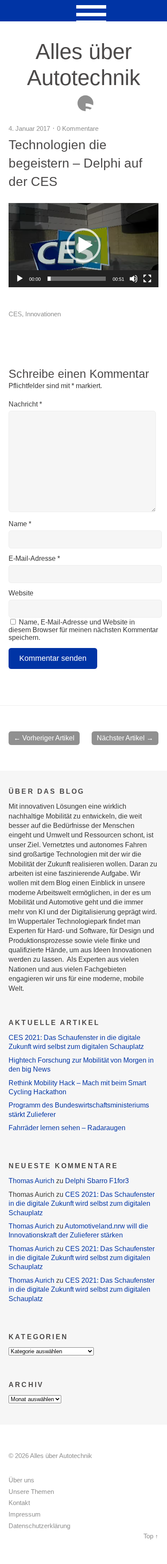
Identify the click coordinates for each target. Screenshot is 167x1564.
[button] (83, 245)
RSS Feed (85, 103)
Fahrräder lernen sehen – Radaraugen (67, 1127)
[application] (83, 245)
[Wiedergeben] (19, 278)
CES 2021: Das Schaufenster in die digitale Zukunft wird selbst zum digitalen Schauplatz (82, 1203)
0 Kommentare (77, 128)
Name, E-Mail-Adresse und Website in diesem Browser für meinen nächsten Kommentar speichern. (83, 630)
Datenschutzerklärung (39, 1526)
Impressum (25, 1514)
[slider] (77, 279)
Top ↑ (150, 1536)
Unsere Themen (31, 1491)
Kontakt (19, 1502)
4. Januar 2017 (29, 128)
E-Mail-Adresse (34, 558)
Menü (83, 10)
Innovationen (43, 314)
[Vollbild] (147, 278)
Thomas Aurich (31, 1180)
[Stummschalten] (133, 278)
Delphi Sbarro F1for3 (97, 1180)
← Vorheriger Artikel (44, 738)
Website (21, 593)
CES (15, 314)
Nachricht (25, 404)
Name (20, 523)
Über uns (21, 1480)
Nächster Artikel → (125, 738)
